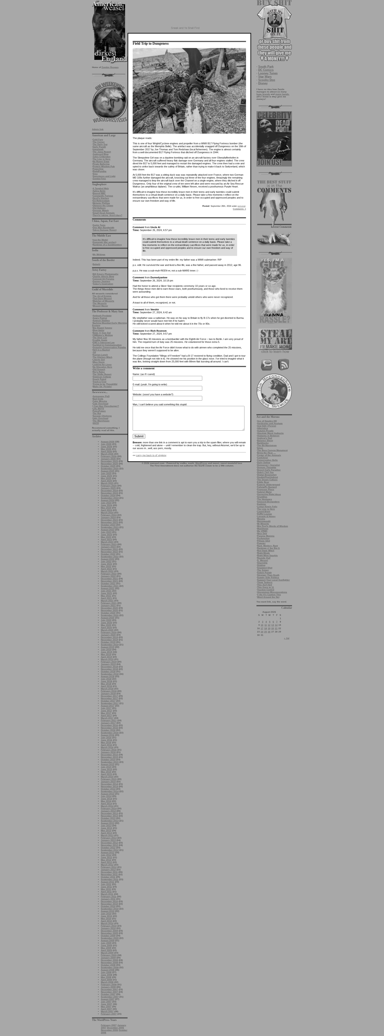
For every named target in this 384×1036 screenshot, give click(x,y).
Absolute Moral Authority (270, 433)
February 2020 (109, 632)
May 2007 (106, 1006)
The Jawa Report (102, 152)
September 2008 (110, 967)
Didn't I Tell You (265, 472)
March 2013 (107, 835)
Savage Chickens (102, 416)
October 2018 (108, 671)
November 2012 (109, 845)
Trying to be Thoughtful (105, 384)
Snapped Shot (264, 567)
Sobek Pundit (264, 572)
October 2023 (108, 525)
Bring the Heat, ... (266, 453)
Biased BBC (99, 193)
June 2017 (106, 710)
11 (265, 625)
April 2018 (106, 686)
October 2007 (108, 994)
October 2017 (108, 701)
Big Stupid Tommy (102, 328)
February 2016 (109, 750)
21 (276, 628)
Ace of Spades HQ (267, 421)
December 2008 (109, 960)
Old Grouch (99, 369)
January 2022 (108, 576)
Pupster (261, 543)
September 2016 (110, 732)
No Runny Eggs (101, 161)
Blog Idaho (98, 330)
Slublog (261, 565)
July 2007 (106, 1001)
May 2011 (106, 889)
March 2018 (107, 688)
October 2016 (108, 730)
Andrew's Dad (264, 438)
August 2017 (107, 706)
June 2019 (106, 652)
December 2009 (109, 931)
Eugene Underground (268, 484)
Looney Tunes (268, 73)
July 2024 (106, 503)
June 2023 (106, 534)
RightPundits (99, 171)
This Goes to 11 (265, 587)
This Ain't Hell (264, 585)
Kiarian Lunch (100, 354)
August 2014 (107, 794)
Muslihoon (262, 528)
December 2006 (115, 1027)
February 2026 (109, 456)
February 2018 (109, 691)
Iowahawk (98, 149)
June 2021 (106, 593)
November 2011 (109, 874)
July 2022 (106, 561)
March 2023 (107, 542)
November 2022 (109, 551)
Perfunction (263, 538)
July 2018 (106, 679)
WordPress (201, 463)
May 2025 (106, 478)
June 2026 (106, 446)
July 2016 (106, 737)
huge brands (263, 94)
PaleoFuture (99, 411)
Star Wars (265, 76)
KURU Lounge (264, 514)
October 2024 (108, 495)
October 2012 (108, 847)
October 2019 (108, 642)
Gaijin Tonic (99, 225)
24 (262, 631)
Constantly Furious (103, 196)
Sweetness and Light (104, 176)
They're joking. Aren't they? (107, 215)
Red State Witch (265, 550)
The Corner (99, 142)
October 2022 (108, 554)
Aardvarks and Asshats (270, 423)
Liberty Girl (99, 359)
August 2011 (107, 882)
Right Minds (263, 553)
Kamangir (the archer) (104, 242)
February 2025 (109, 485)
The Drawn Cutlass (267, 479)
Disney (263, 83)
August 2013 (107, 823)
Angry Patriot (100, 318)
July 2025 (106, 473)
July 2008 (106, 972)
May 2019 (106, 654)
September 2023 (110, 527)
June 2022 (106, 564)
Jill (94, 352)
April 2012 (106, 862)
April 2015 (106, 774)
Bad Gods (98, 399)
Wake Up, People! (102, 386)
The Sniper (263, 570)
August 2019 (107, 647)
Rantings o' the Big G (268, 548)
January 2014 (108, 811)
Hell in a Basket (101, 350)
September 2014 (110, 791)
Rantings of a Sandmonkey (107, 244)
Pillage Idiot (263, 541)
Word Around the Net (268, 597)
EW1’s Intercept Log (103, 342)
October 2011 (108, 877)
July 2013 (106, 825)
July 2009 (106, 943)
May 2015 (106, 772)
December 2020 (109, 608)
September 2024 (110, 498)
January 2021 (108, 605)
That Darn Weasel (102, 298)
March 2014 (107, 806)
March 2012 (107, 864)
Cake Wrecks (100, 401)
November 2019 (109, 639)
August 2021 (107, 588)
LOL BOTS (98, 408)
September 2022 (110, 556)
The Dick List (100, 337)
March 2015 (107, 776)
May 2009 (106, 948)
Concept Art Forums (103, 279)
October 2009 (108, 935)
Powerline (98, 169)
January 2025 (108, 488)
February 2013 (109, 838)
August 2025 (107, 471)
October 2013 (108, 818)
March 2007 (107, 1011)
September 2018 (110, 674)
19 (269, 628)
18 (265, 628)
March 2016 (107, 747)
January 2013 (108, 840)
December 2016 (109, 725)
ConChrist (262, 457)
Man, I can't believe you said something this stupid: (160, 404)
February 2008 (109, 984)
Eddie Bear (263, 482)
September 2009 (110, 938)
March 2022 (107, 571)
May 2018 (106, 684)
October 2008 (108, 965)
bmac (260, 448)
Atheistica (262, 428)
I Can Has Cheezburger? (106, 406)
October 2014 (108, 789)
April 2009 (106, 950)
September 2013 (110, 820)
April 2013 (106, 833)
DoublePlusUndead (267, 477)
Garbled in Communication (107, 345)
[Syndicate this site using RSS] (283, 370)
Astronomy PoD (101, 396)
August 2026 (107, 441)
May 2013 (106, 830)
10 (262, 625)
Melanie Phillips (101, 203)
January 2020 (108, 635)
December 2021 (109, 578)
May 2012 (106, 860)
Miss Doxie (99, 362)
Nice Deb (262, 533)
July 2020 (106, 620)
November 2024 (109, 493)
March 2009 (107, 953)
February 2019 (109, 662)
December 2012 (109, 842)
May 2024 (106, 507)
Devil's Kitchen (101, 198)
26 (269, 631)
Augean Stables (101, 320)
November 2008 (109, 962)
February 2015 (109, 779)
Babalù (96, 264)
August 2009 (107, 940)
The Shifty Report (102, 374)
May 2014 (106, 801)
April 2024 (106, 510)
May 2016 (106, 742)
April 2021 (106, 598)
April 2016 (106, 745)
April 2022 (106, 569)
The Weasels (100, 303)
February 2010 (109, 926)
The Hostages (264, 499)
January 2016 (108, 752)
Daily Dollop (263, 462)
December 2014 (109, 784)
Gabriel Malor (264, 492)
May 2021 (106, 595)
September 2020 (110, 615)
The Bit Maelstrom (267, 445)
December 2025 (109, 461)
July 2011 (106, 884)
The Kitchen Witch (102, 357)
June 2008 (106, 975)
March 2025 (107, 483)
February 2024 (109, 515)
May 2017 (106, 713)
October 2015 (108, 759)
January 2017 (108, 723)
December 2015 (109, 754)
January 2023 (108, 547)
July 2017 (106, 708)
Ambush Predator (102, 315)
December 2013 (109, 813)
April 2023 (106, 539)
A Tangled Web (101, 188)
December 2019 (109, 637)
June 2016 (106, 740)
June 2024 (106, 505)
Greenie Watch (101, 210)
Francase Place (265, 489)
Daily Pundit (99, 147)
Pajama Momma (265, 536)
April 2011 (106, 891)
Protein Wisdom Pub (104, 166)
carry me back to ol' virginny (151, 455)
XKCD (96, 423)
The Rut (97, 413)
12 (269, 625)
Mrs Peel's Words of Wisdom (272, 526)
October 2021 (108, 583)
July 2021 (106, 591)
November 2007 (109, 992)
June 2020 (106, 622)
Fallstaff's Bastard (267, 487)
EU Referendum (101, 200)
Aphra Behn (99, 191)
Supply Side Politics (268, 577)
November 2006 (109, 1030)
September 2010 (110, 909)
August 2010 (107, 911)
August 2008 (107, 970)
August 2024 (107, 500)
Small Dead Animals (104, 213)
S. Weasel (262, 560)
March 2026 (107, 454)
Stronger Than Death (268, 575)
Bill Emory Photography (105, 274)
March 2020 (107, 630)
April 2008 (106, 979)
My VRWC (262, 531)
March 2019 (107, 659)
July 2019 (106, 649)
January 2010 (108, 928)
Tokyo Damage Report (104, 230)
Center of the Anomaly (269, 455)
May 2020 (106, 625)
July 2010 (106, 913)
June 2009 (106, 945)
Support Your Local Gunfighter (273, 580)
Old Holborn (99, 208)
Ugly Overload (100, 418)
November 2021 (109, 581)
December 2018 (109, 666)
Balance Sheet (265, 440)
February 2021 (109, 603)
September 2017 (110, 703)
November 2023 (109, 522)
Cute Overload (100, 403)
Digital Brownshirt (266, 475)
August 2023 (107, 529)
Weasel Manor (100, 306)
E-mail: (136, 384)
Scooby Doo (266, 80)
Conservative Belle (267, 460)
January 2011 (108, 899)
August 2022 (107, 559)
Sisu (95, 174)
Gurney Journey (101, 281)
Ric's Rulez (99, 372)
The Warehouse (101, 421)
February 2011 (108, 896)
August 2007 (107, 999)
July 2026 (106, 444)
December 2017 (109, 696)
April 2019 (106, 657)
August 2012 (107, 852)
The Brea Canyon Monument (272, 450)
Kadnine (261, 504)
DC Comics (266, 70)
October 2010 (108, 906)
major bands (282, 94)
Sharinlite (262, 563)
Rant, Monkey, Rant (267, 545)
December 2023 (109, 520)
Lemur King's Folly (267, 506)
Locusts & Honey (266, 516)
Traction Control (265, 589)
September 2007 (110, 997)
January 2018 (108, 693)
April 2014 (106, 803)
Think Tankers (264, 582)
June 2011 (106, 886)
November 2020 (109, 610)
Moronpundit (263, 521)
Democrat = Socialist (268, 465)
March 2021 (107, 600)
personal (241, 206)
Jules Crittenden (101, 156)
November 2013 (109, 816)
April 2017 (106, 715)
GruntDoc (262, 497)
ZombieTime (99, 178)
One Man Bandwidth (103, 227)
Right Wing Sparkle (267, 555)
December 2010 (109, 901)
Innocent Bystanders (268, 501)
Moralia (261, 519)
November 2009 (109, 933)
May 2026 (106, 449)
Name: (136, 374)
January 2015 (108, 781)
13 (272, 625)
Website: (137, 394)
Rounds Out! (263, 558)
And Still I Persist (266, 426)
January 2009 (108, 957)
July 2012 (106, 855)
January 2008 (108, 987)
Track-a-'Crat (99, 381)
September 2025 (110, 468)
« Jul (286, 638)
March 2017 (107, 718)
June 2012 (106, 857)
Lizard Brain (263, 511)
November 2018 (109, 669)
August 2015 (107, 764)
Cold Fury (98, 139)
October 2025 (108, 466)
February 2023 (109, 544)
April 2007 (106, 1009)
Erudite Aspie (100, 340)
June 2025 (106, 476)
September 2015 (110, 762)
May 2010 (106, 918)
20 (272, 628)
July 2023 (106, 532)
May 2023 (106, 537)
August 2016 (107, 735)
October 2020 (108, 613)
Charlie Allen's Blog (103, 276)
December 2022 (109, 549)
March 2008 (107, 982)
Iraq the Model (100, 240)
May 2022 (106, 566)
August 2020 (107, 617)
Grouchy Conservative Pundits (109, 347)
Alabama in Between (268, 435)
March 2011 (107, 894)
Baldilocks (263, 443)
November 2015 (109, 757)
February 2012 (109, 867)
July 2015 (106, 767)
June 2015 (106, 769)
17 (262, 628)
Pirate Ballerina (101, 164)
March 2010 (107, 923)
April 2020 (106, 627)
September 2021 (110, 586)
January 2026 (108, 459)
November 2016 (109, 728)
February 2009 (109, 955)
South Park (266, 66)
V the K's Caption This (269, 594)
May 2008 (106, 977)
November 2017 (109, 698)
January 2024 (108, 517)
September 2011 (109, 879)
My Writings (99, 254)
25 (265, 631)
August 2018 (107, 676)
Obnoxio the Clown (103, 205)
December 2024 (109, 490)
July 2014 (106, 796)
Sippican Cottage (102, 376)
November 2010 (109, 904)
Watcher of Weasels (103, 301)
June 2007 (106, 1004)
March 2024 (107, 512)
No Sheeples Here (102, 367)
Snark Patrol (99, 379)
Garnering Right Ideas (269, 494)
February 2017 (109, 720)
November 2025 (109, 463)
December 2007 (109, 989)
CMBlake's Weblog (103, 335)
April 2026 (106, 451)
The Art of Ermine (102, 296)
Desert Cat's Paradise (269, 470)
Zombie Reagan (110, 67)
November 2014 (109, 786)
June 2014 (106, 798)
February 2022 (109, 573)
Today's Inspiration (103, 284)
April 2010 (106, 921)
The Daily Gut (100, 144)
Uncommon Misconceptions (272, 592)
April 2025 (106, 481)
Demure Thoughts (266, 467)
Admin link (98, 129)
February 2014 (109, 808)
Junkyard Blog (100, 154)
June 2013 (106, 828)
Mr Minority (263, 523)
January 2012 (108, 869)
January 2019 (108, 664)
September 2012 (110, 850)
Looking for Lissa (102, 364)
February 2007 (109, 1014)
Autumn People (265, 431)
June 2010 (106, 916)
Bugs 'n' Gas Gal (102, 332)
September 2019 (110, 644)
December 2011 (109, 872)
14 (276, 625)
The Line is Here (101, 159)
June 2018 (106, 681)
